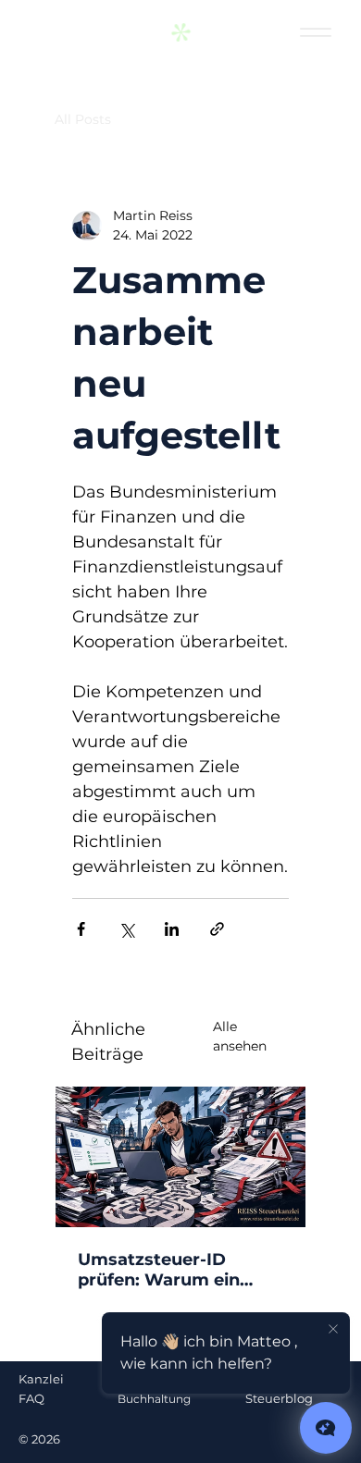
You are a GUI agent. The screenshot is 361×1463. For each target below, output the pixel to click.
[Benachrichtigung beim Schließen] (333, 1330)
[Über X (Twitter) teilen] (126, 929)
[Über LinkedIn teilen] (171, 929)
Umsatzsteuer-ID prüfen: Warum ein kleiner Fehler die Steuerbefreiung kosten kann (159, 1269)
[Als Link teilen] (217, 929)
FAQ (31, 1398)
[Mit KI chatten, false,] (326, 1428)
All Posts (83, 119)
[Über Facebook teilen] (81, 929)
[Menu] (316, 33)
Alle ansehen (240, 1036)
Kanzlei (41, 1378)
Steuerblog (279, 1398)
